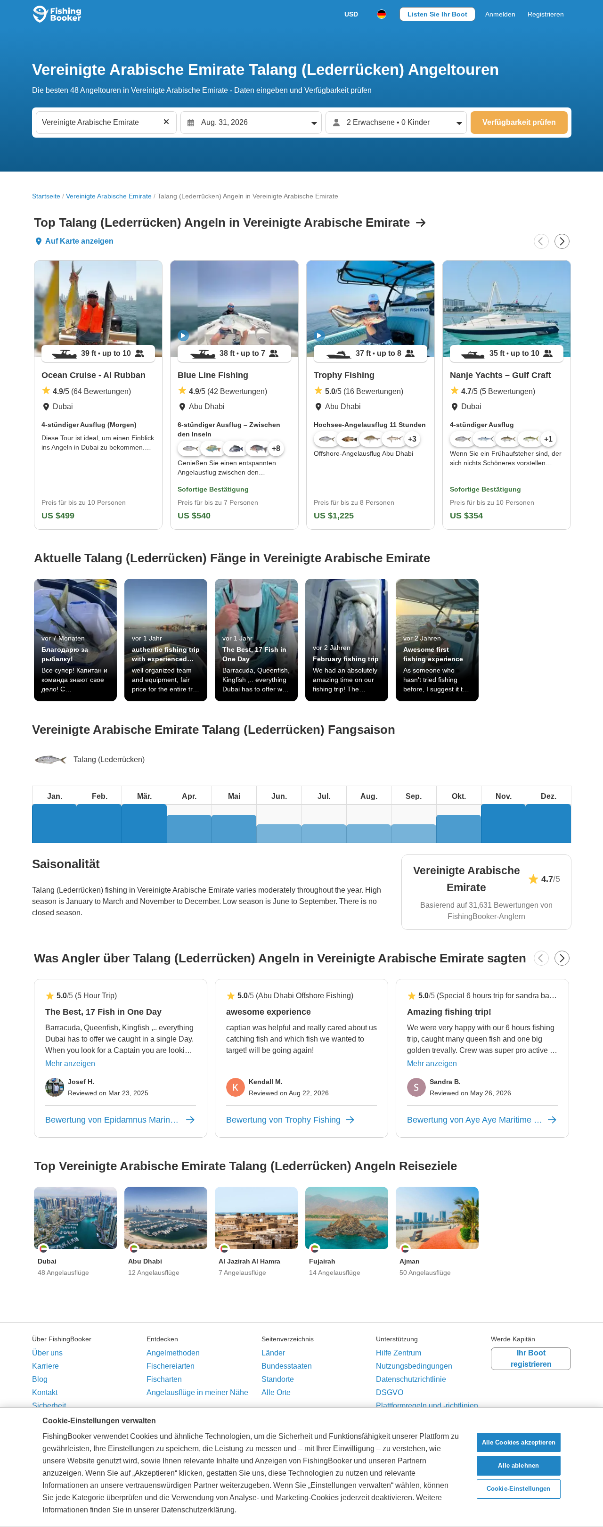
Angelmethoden (173, 1353)
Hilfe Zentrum (398, 1353)
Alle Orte (276, 1392)
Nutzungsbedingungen (414, 1366)
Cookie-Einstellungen (519, 1489)
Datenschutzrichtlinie (411, 1379)
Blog (40, 1379)
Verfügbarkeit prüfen (519, 122)
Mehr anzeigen (70, 1063)
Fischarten (164, 1379)
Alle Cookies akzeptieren (518, 1442)
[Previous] (541, 241)
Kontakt (44, 1392)
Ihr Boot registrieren (531, 1358)
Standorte (277, 1379)
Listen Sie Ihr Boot (437, 14)
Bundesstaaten (286, 1366)
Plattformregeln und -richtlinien (427, 1406)
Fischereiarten (171, 1366)
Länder (273, 1353)
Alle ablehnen (518, 1465)
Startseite (46, 196)
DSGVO (389, 1392)
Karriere (45, 1366)
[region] (301, 1467)
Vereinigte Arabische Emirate (109, 196)
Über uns (47, 1353)
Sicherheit (49, 1406)
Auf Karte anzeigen (79, 241)
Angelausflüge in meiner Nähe (197, 1392)
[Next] (562, 241)
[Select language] (381, 14)
